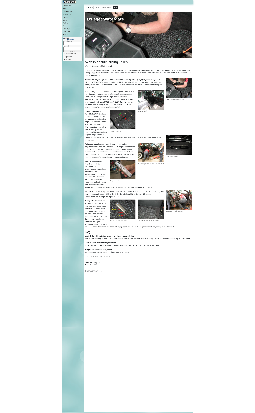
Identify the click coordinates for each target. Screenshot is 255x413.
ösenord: (66, 46)
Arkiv (115, 7)
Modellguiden (68, 11)
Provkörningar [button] (68, 26)
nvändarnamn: (67, 41)
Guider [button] (65, 20)
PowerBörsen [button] (67, 14)
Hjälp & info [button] (68, 59)
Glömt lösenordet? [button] (70, 54)
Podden (65, 23)
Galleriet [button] (66, 32)
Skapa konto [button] (68, 57)
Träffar (97, 7)
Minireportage (106, 7)
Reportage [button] (67, 29)
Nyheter (66, 17)
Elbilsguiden (67, 6)
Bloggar (65, 34)
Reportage (89, 7)
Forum (65, 8)
